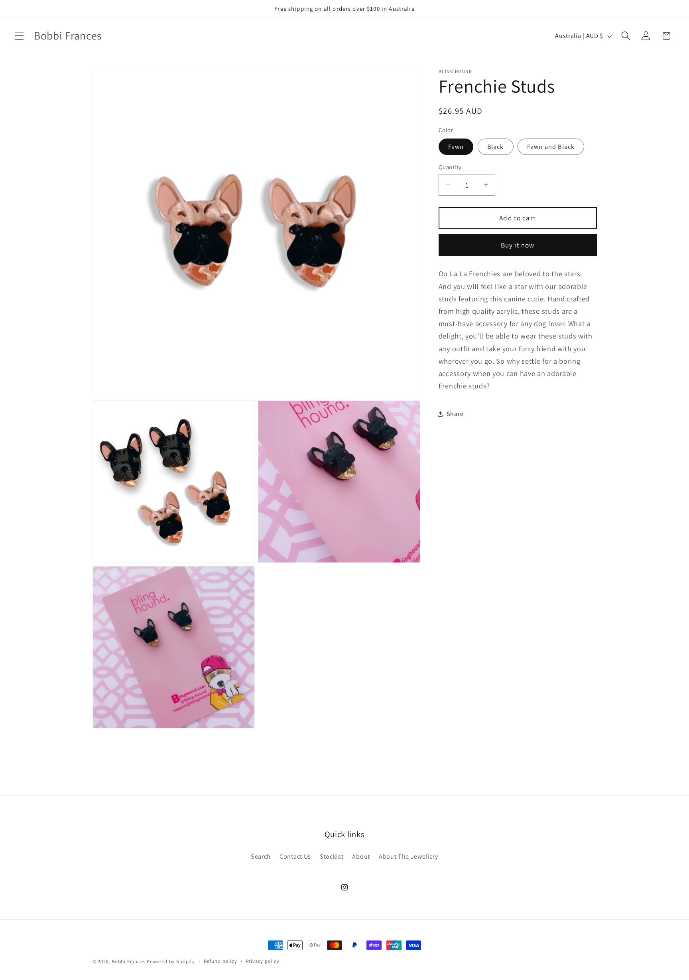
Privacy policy (263, 961)
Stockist (332, 856)
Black (495, 147)
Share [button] (455, 414)
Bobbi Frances (128, 961)
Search (261, 856)
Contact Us (295, 856)
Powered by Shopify (171, 961)
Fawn (456, 147)
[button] (19, 36)
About (361, 856)
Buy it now (518, 244)
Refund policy (220, 961)
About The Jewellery (408, 856)
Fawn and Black (551, 147)
